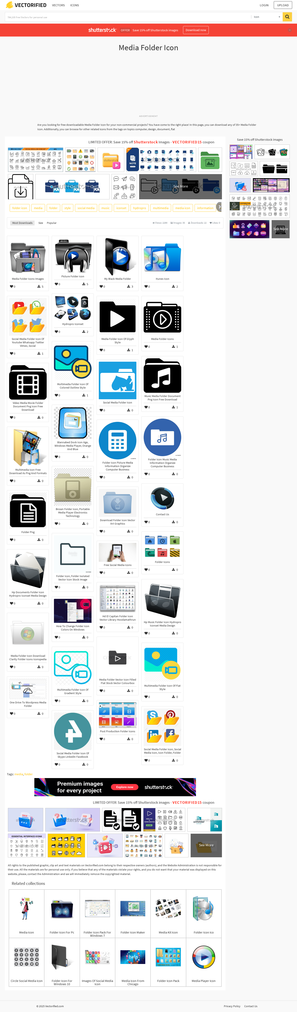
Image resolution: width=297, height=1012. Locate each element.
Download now (196, 30)
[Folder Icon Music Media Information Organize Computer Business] (162, 437)
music (105, 208)
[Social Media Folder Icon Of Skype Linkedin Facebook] (73, 731)
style (67, 208)
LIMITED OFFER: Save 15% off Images (129, 142)
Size (40, 223)
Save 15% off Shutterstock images (260, 139)
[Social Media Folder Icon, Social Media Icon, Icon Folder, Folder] (162, 727)
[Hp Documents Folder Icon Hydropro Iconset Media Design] (28, 570)
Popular (52, 223)
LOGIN (264, 5)
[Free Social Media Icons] (117, 552)
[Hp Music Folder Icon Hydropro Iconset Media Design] (162, 600)
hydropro (139, 208)
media (38, 208)
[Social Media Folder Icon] (117, 380)
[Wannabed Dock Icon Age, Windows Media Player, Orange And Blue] (73, 423)
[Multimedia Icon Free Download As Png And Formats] (28, 447)
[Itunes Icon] (162, 257)
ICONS (74, 5)
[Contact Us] (162, 498)
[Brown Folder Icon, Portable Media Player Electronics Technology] (73, 487)
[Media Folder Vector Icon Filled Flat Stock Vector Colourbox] (117, 657)
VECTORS (58, 5)
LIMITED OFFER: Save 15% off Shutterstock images (131, 802)
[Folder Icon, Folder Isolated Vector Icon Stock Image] (73, 554)
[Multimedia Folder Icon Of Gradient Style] (73, 667)
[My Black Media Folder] (117, 257)
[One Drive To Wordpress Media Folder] (28, 689)
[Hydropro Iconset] (73, 308)
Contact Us (250, 1006)
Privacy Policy (232, 1006)
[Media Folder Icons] (162, 317)
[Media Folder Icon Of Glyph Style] (117, 317)
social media (86, 208)
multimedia (161, 208)
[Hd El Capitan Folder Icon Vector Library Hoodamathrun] (117, 598)
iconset (121, 208)
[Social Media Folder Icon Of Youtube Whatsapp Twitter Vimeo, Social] (28, 317)
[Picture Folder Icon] (73, 255)
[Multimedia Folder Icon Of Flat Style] (162, 663)
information (205, 208)
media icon (182, 208)
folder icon (19, 208)
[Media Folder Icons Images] (28, 257)
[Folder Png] (28, 510)
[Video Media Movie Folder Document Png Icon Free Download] (28, 382)
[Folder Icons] (162, 546)
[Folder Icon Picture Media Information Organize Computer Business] (117, 440)
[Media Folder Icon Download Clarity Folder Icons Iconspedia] (28, 634)
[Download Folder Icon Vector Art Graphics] (117, 503)
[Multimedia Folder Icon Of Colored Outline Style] (73, 362)
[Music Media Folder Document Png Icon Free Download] (162, 375)
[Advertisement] (148, 85)
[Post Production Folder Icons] (117, 715)
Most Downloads (22, 223)
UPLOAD (283, 5)
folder (53, 208)
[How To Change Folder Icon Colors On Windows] (73, 611)
